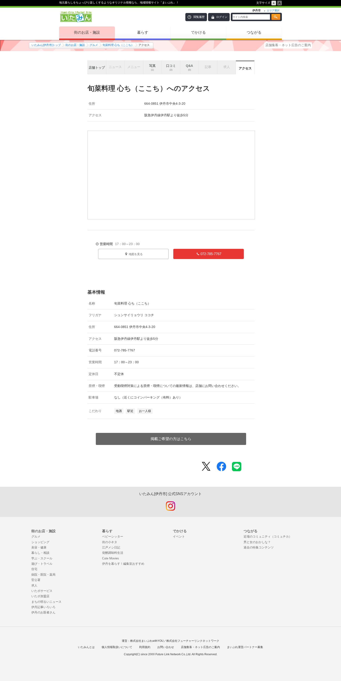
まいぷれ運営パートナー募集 (245, 647)
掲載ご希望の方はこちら (171, 439)
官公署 (35, 580)
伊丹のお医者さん (43, 612)
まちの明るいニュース (46, 601)
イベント (179, 536)
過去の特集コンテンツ (259, 547)
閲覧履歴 (199, 17)
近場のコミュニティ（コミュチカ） (268, 536)
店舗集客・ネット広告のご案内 (288, 45)
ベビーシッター (112, 536)
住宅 (34, 569)
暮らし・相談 (40, 553)
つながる (254, 32)
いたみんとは (86, 647)
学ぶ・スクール (41, 558)
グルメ (94, 45)
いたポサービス (41, 591)
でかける (198, 32)
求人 (34, 585)
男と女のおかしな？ (257, 542)
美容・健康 (38, 547)
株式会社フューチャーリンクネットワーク (192, 640)
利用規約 (144, 647)
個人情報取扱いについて (117, 647)
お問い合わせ (165, 647)
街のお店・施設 (87, 32)
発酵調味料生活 (112, 553)
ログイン (221, 17)
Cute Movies (110, 558)
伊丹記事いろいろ (43, 607)
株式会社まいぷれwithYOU (147, 640)
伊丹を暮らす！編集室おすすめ (123, 563)
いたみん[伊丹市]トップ (46, 45)
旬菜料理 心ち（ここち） (118, 45)
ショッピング (40, 542)
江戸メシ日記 (111, 547)
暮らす (142, 32)
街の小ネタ (109, 542)
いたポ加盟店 (40, 596)
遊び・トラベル (41, 563)
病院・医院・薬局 (43, 574)
